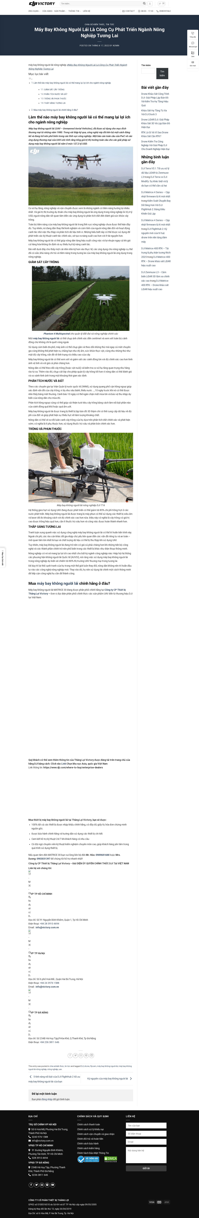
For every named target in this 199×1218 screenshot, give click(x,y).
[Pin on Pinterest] (86, 1055)
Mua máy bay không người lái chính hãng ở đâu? (55, 110)
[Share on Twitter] (75, 1055)
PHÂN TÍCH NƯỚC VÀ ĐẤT (55, 94)
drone (86, 1066)
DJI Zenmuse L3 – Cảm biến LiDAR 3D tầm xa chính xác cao (155, 276)
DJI (82, 1066)
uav (60, 1069)
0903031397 (43, 858)
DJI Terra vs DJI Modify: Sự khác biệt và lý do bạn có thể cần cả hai (154, 181)
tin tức (110, 24)
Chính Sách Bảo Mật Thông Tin (93, 1153)
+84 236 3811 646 (49, 1042)
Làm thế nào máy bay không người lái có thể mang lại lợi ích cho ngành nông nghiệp (72, 83)
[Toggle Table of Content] (30, 79)
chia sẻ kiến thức (94, 24)
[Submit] (144, 3)
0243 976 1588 (40, 1137)
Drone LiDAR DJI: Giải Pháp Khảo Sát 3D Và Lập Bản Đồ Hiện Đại (155, 123)
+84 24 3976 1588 (49, 983)
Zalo (192, 56)
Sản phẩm (59, 11)
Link (63, 763)
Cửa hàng (47, 11)
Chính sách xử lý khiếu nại (90, 1129)
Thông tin (73, 11)
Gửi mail (193, 66)
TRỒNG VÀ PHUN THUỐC (55, 99)
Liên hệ (86, 11)
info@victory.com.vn (42, 1140)
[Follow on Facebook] (31, 1185)
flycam (93, 1066)
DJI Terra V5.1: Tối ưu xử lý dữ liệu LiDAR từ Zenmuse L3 (155, 172)
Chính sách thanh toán (88, 1124)
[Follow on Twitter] (36, 1185)
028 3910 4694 (40, 1158)
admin (116, 46)
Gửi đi (146, 1168)
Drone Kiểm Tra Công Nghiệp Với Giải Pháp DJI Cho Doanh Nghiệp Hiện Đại (155, 145)
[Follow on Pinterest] (47, 1185)
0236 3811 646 (40, 1175)
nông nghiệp (52, 1069)
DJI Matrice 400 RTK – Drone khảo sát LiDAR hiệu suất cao (156, 261)
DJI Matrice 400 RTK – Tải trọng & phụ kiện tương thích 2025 (156, 252)
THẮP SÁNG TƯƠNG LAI (55, 103)
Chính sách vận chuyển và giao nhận (95, 1134)
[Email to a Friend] (80, 1055)
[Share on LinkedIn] (91, 1055)
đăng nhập (47, 1099)
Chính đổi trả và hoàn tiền (90, 1138)
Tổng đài (193, 37)
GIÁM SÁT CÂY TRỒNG (54, 89)
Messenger (193, 47)
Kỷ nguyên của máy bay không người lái (107, 1078)
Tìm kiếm (146, 65)
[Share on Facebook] (70, 1055)
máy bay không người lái (46, 338)
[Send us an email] (41, 1185)
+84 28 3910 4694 (49, 923)
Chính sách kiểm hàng (88, 1148)
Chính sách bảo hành (88, 1143)
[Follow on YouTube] (52, 1185)
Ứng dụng (33, 11)
